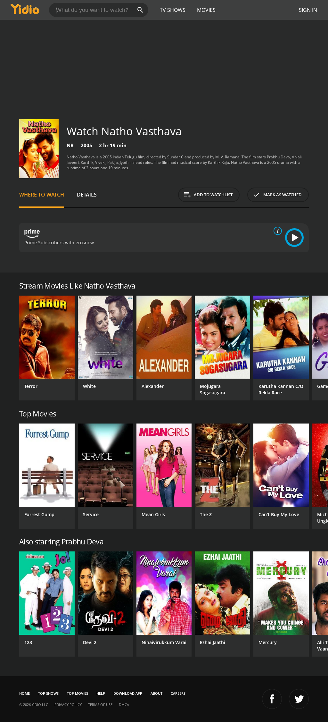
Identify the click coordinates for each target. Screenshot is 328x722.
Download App (127, 693)
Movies (206, 9)
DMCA (124, 704)
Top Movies (77, 693)
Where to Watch (41, 194)
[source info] (276, 231)
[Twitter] (299, 699)
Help (100, 693)
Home (24, 693)
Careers (178, 693)
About (156, 693)
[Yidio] (25, 10)
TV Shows (172, 9)
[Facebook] (272, 699)
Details (87, 194)
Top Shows (48, 693)
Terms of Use (100, 704)
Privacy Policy (68, 704)
